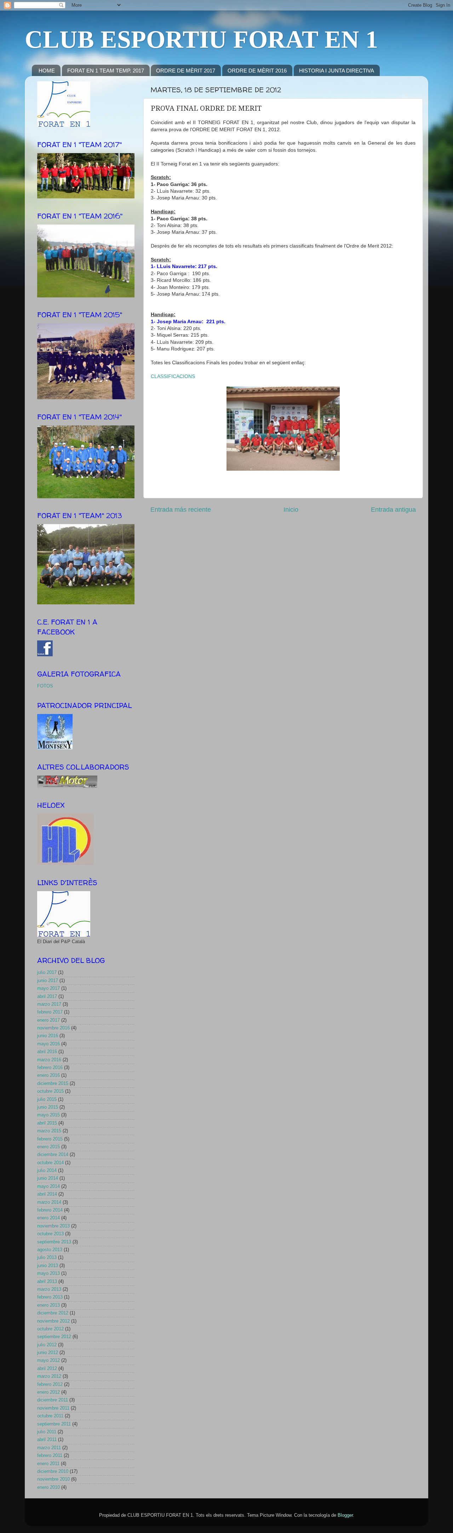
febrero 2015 (50, 1139)
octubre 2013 (50, 1233)
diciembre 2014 (52, 1154)
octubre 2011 (50, 1415)
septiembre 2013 (54, 1241)
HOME (47, 71)
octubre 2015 (50, 1091)
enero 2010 (48, 1487)
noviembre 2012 (53, 1321)
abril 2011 (47, 1439)
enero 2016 (48, 1075)
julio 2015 (47, 1099)
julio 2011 (46, 1431)
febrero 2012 (50, 1384)
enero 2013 (48, 1305)
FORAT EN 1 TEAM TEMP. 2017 (105, 71)
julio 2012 (47, 1344)
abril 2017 (47, 996)
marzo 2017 (49, 1004)
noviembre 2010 (53, 1479)
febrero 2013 (50, 1297)
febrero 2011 (49, 1455)
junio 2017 (47, 980)
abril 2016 (47, 1051)
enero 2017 (48, 1020)
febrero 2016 (50, 1067)
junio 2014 (47, 1178)
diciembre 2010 (52, 1471)
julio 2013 (47, 1257)
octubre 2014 (50, 1162)
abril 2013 (47, 1281)
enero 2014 (48, 1217)
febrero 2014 (50, 1210)
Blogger (345, 1515)
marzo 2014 (49, 1202)
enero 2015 (48, 1146)
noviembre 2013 (53, 1226)
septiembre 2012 (54, 1336)
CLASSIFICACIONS (173, 376)
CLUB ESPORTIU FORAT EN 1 (201, 39)
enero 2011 (48, 1463)
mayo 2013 (48, 1273)
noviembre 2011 (53, 1408)
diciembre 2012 (52, 1313)
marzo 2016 (49, 1059)
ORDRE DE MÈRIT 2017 (185, 71)
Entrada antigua (393, 509)
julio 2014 (47, 1170)
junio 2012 (47, 1352)
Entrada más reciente (180, 509)
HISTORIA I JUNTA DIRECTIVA (336, 71)
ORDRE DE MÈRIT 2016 (257, 71)
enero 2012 (48, 1392)
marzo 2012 (49, 1376)
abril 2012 (47, 1368)
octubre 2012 (50, 1328)
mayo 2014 (48, 1186)
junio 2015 (47, 1107)
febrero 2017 (50, 1012)
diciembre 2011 (52, 1400)
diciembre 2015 (52, 1083)
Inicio (290, 509)
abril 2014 (47, 1194)
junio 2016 (47, 1035)
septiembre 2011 (54, 1424)
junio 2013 (47, 1265)
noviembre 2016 (53, 1028)
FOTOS (45, 686)
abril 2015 (47, 1123)
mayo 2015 (48, 1115)
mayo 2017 (48, 988)
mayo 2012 (48, 1360)
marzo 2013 (49, 1289)
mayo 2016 (48, 1043)
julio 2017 (47, 972)
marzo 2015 (49, 1130)
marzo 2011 (49, 1447)
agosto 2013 (49, 1249)
